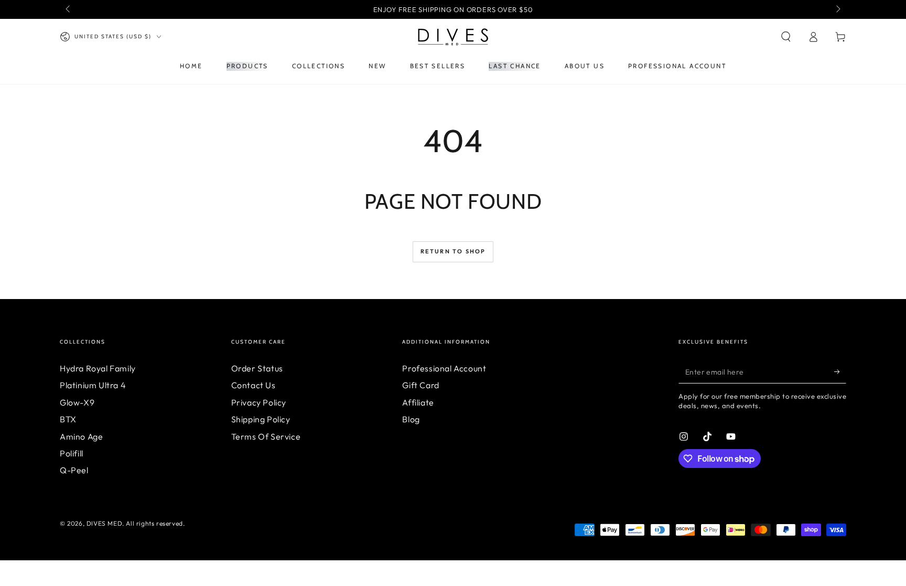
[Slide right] (837, 9)
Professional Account (444, 368)
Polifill (71, 453)
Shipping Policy (260, 419)
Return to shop (453, 251)
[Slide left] (69, 9)
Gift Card (420, 385)
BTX (68, 419)
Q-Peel (74, 470)
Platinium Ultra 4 (93, 385)
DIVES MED (104, 523)
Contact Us (253, 385)
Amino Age (81, 436)
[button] (786, 36)
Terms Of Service (266, 436)
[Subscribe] (840, 371)
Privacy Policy (258, 402)
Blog (410, 419)
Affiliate (418, 402)
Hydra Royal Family (98, 368)
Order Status (257, 368)
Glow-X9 (77, 402)
